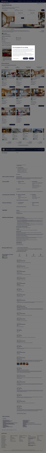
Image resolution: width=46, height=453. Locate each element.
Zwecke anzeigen (15, 58)
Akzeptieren (31, 58)
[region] (23, 53)
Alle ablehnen (26, 58)
